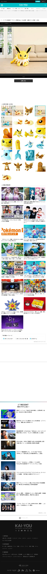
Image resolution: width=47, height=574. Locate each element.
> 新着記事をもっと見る (42, 512)
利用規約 (36, 554)
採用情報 (31, 556)
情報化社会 (9, 546)
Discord (25, 530)
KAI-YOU (1, 10)
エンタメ (10, 548)
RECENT (24, 405)
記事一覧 (4, 538)
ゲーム (5, 10)
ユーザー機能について (28, 554)
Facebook (18, 530)
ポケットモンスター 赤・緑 (22, 338)
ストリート (4, 548)
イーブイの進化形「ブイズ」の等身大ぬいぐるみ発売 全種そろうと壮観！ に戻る (21, 20)
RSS (31, 530)
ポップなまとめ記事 (6, 540)
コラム (19, 538)
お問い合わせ (14, 554)
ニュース (9, 10)
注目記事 (9, 538)
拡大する (23, 74)
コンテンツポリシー (17, 556)
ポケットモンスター (9, 338)
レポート (24, 538)
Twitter (16, 530)
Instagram (28, 530)
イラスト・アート (24, 546)
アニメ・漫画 (16, 546)
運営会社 (25, 556)
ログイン (43, 1)
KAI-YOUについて (6, 554)
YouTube (22, 530)
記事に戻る (23, 80)
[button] (1, 50)
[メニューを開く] (2, 5)
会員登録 (37, 1)
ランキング (14, 538)
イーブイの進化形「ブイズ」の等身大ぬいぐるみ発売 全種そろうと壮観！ (23, 10)
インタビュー (35, 538)
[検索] (45, 5)
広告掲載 (20, 554)
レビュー (29, 538)
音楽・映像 (31, 546)
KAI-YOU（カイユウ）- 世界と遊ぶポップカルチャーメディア (23, 5)
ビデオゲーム (34, 338)
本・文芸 (4, 546)
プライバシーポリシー (7, 556)
